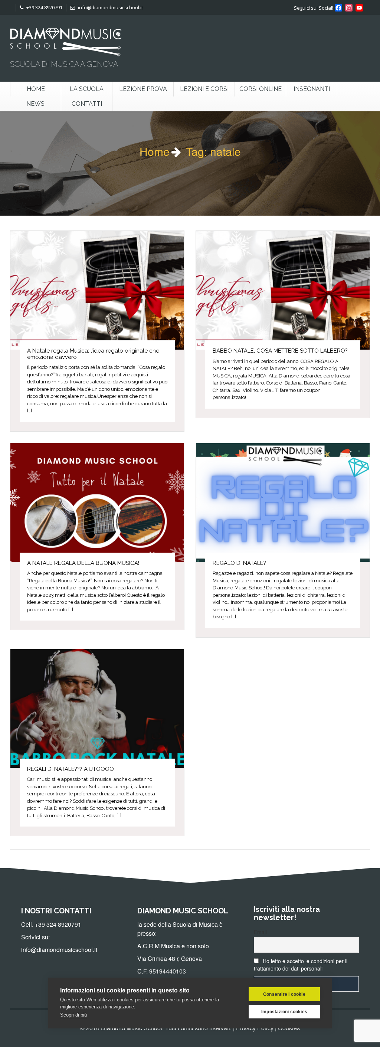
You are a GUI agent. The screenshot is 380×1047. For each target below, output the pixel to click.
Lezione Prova (143, 88)
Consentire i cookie (284, 994)
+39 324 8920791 (43, 7)
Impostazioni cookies (284, 1011)
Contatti (87, 103)
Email (260, 932)
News (35, 103)
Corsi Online (260, 88)
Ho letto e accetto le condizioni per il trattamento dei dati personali (300, 964)
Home (36, 88)
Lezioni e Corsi (204, 88)
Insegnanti (312, 88)
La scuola (87, 88)
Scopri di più (73, 1015)
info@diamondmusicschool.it (110, 7)
